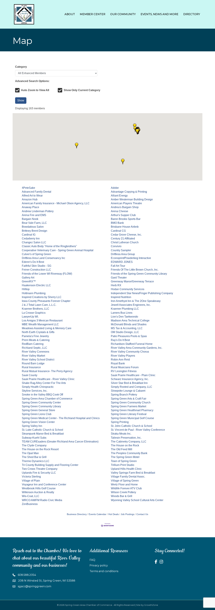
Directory (191, 14)
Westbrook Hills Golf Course (39, 488)
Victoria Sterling (31, 476)
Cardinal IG (28, 234)
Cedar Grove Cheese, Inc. (126, 234)
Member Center (92, 14)
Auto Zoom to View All (35, 90)
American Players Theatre (126, 203)
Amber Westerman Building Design (132, 199)
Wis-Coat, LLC (30, 496)
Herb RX (116, 285)
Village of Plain (31, 480)
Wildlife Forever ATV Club (126, 488)
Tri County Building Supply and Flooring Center (50, 465)
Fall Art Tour (118, 265)
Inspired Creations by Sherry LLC (41, 297)
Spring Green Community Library (41, 406)
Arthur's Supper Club (123, 215)
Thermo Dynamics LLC (35, 461)
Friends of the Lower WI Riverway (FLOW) (47, 273)
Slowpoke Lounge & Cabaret (128, 390)
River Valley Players (123, 355)
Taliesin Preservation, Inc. (126, 437)
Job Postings (127, 514)
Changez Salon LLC (34, 242)
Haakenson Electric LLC (36, 285)
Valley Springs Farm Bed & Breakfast (133, 472)
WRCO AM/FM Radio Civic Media (42, 500)
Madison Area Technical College (130, 320)
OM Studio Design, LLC (125, 332)
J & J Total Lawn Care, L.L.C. (39, 304)
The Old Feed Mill (121, 449)
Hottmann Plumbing (34, 293)
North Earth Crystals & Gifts (38, 332)
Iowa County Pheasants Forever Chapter (46, 301)
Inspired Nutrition (121, 297)
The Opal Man (30, 453)
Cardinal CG (118, 230)
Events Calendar (97, 514)
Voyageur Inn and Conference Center (44, 484)
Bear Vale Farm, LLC (34, 222)
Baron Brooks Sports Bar (125, 219)
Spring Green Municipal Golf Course (132, 418)
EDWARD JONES (122, 261)
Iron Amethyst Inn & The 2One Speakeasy (136, 301)
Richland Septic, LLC (34, 347)
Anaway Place (30, 207)
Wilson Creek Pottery (123, 492)
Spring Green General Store (38, 410)
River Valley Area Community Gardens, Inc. (136, 347)
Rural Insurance (31, 367)
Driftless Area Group (123, 254)
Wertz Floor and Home (124, 484)
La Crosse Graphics (34, 312)
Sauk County (29, 375)
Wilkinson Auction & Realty (38, 492)
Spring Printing (120, 422)
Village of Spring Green (125, 480)
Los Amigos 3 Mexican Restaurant (42, 320)
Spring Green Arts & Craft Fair (128, 398)
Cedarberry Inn (31, 238)
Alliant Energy (119, 195)
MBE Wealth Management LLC (40, 324)
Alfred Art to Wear (32, 195)
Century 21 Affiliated (123, 238)
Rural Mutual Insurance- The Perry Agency (47, 371)
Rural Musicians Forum (125, 367)
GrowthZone (151, 605)
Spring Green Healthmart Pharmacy (132, 410)
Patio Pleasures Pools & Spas (129, 336)
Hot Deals (113, 514)
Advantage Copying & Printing (129, 191)
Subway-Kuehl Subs (34, 437)
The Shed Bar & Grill (34, 457)
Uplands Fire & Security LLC (39, 472)
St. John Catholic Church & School (131, 425)
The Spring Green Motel (125, 457)
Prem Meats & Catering (36, 340)
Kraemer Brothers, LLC (35, 308)
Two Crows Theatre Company (39, 468)
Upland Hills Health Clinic (126, 468)
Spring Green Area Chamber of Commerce (47, 398)
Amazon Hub (29, 199)
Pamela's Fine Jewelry (35, 336)
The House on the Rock (125, 445)
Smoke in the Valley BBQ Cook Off (42, 394)
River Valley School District (38, 359)
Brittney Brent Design (34, 230)
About (69, 14)
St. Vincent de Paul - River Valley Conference (138, 429)
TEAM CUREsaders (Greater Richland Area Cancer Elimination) (60, 441)
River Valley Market (33, 355)
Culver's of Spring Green (36, 254)
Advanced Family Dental (36, 191)
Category (21, 66)
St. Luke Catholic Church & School (42, 429)
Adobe (115, 187)
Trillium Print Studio (122, 465)
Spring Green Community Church (130, 402)
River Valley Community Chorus (130, 351)
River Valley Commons (35, 351)
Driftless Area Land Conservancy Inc (43, 258)
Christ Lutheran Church (125, 242)
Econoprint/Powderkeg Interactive (131, 258)
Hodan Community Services (127, 289)
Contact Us (142, 514)
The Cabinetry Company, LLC (128, 441)
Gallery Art (28, 277)
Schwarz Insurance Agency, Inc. (130, 379)
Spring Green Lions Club (36, 414)
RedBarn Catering (33, 343)
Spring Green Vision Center (38, 422)
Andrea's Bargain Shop (125, 207)
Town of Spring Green (124, 461)
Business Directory (77, 514)
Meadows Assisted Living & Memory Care (46, 328)
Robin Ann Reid (120, 359)
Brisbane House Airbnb (125, 226)
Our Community (123, 14)
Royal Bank (118, 363)
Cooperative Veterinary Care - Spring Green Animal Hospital (57, 250)
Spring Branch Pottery (124, 394)
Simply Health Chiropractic (38, 386)
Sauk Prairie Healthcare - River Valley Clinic (48, 379)
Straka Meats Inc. (121, 433)
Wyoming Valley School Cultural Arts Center (137, 500)
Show (20, 100)
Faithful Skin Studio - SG (36, 265)
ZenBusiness (30, 504)
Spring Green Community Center (41, 402)
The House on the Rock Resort (40, 449)
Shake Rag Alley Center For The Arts (44, 383)
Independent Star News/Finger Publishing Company (142, 293)
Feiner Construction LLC (36, 269)
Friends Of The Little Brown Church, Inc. (134, 269)
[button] (76, 145)
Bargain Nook (30, 219)
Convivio (116, 246)
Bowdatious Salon (33, 226)
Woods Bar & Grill (121, 496)
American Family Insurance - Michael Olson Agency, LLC (56, 203)
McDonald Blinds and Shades (128, 324)
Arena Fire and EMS (34, 215)
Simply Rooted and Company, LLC (131, 386)
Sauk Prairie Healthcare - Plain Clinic (133, 375)
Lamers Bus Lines (121, 312)
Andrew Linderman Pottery (38, 211)
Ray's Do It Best (120, 340)
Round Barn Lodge (33, 363)
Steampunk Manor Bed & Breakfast (43, 433)
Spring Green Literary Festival (128, 414)
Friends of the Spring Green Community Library (139, 273)
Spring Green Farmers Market (128, 406)
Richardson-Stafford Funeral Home (132, 343)
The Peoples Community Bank (129, 453)
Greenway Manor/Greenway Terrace (132, 281)
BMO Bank (117, 222)
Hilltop (26, 289)
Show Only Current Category (82, 90)
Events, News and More (159, 14)
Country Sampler (121, 250)
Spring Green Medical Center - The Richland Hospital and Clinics (61, 418)
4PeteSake (28, 187)
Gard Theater (119, 277)
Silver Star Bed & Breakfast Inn (129, 383)
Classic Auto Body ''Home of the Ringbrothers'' (49, 246)
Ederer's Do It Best (33, 261)
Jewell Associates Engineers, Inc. (131, 304)
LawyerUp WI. (30, 316)
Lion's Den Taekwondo (124, 316)
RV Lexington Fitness (124, 371)
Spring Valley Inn (32, 425)
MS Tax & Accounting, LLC (127, 328)
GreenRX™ (29, 281)
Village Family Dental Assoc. (128, 476)
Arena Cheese (119, 211)
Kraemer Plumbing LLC (125, 308)
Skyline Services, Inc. (34, 390)
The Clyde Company (34, 445)
